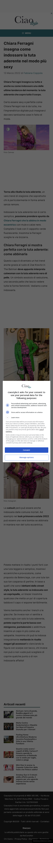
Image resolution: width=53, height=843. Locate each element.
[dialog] (26, 421)
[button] (26, 417)
